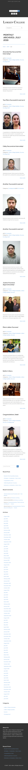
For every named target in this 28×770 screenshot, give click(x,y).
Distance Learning (15, 497)
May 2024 (6, 571)
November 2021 (7, 636)
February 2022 (7, 629)
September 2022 (7, 615)
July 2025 (6, 546)
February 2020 (7, 682)
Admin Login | (11, 1)
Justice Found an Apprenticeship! (9, 284)
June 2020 (6, 673)
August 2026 (6, 516)
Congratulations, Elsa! (8, 480)
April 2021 (6, 652)
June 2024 (6, 569)
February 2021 (7, 657)
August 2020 (6, 668)
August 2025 (6, 544)
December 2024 (7, 562)
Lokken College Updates (14, 59)
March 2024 (6, 576)
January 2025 (6, 560)
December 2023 (7, 583)
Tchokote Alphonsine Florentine (11, 493)
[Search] (19, 11)
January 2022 (6, 631)
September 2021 (7, 641)
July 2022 (6, 620)
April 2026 (6, 525)
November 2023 (7, 585)
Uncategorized (6, 61)
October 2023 (7, 587)
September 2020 (7, 666)
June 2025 (6, 548)
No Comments (8, 58)
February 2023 (7, 604)
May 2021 (6, 650)
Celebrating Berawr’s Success (10, 482)
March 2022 (6, 627)
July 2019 (6, 696)
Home (4, 46)
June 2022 (6, 622)
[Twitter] (14, 14)
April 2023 (6, 599)
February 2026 (7, 530)
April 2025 (6, 553)
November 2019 (7, 689)
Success (22, 59)
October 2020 (7, 664)
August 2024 (6, 564)
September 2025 (7, 541)
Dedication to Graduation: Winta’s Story (12, 485)
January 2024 (6, 581)
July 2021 (6, 645)
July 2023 (6, 592)
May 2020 (6, 675)
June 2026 (6, 521)
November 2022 (7, 611)
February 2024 (7, 578)
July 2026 (6, 518)
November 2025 (7, 537)
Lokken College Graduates (14, 290)
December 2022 (7, 608)
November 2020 (7, 661)
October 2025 (7, 539)
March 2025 (6, 555)
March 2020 (6, 680)
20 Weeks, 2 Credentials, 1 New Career (12, 478)
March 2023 (6, 601)
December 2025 (7, 534)
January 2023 (6, 606)
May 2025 (6, 551)
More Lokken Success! (10, 327)
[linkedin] (16, 14)
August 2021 (6, 643)
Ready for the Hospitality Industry (11, 476)
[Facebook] (12, 14)
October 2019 (7, 691)
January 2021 (6, 659)
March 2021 (6, 654)
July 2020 (6, 670)
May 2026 (6, 523)
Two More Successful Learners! (14, 100)
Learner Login (17, 1)
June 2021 (6, 647)
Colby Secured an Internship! (13, 146)
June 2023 (6, 594)
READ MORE (22, 94)
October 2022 (7, 613)
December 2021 (7, 634)
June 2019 (6, 698)
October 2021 (7, 638)
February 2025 (7, 557)
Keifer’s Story (7, 371)
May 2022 (6, 624)
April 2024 (6, 574)
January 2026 (6, 532)
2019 (8, 46)
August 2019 (6, 694)
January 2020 (6, 684)
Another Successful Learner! (13, 184)
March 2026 (6, 528)
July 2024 (6, 567)
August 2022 (6, 617)
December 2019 (7, 687)
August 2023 (6, 590)
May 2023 (6, 597)
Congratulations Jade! (11, 415)
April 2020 (6, 677)
